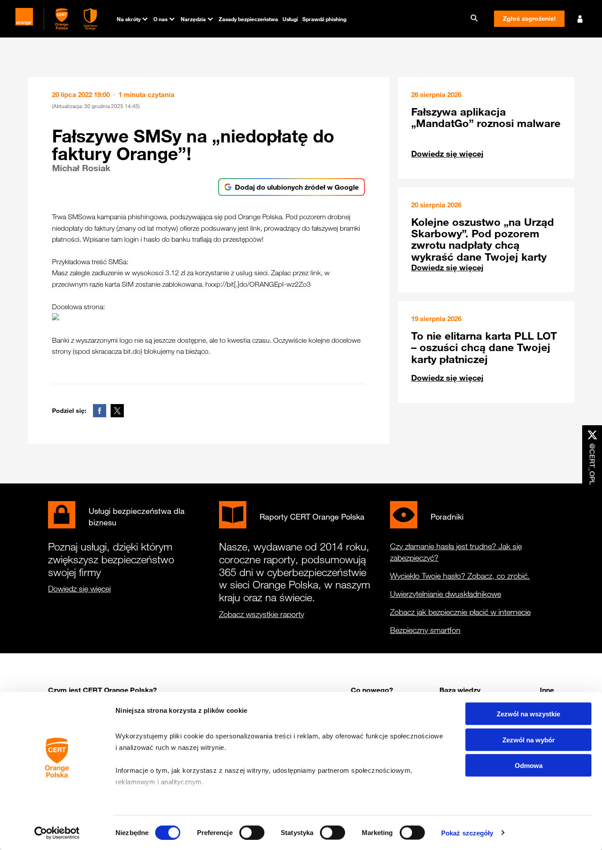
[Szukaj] (474, 18)
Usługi (290, 18)
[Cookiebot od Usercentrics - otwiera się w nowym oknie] (57, 832)
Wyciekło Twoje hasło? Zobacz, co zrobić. (460, 575)
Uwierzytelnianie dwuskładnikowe (445, 594)
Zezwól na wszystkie (528, 714)
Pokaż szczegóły (467, 832)
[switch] (251, 832)
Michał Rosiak (81, 167)
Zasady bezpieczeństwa (248, 18)
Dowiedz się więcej (447, 153)
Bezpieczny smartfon (425, 630)
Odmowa (529, 765)
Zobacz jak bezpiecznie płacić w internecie (460, 612)
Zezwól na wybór (528, 739)
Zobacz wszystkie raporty (261, 614)
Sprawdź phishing (324, 18)
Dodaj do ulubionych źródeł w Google (297, 187)
